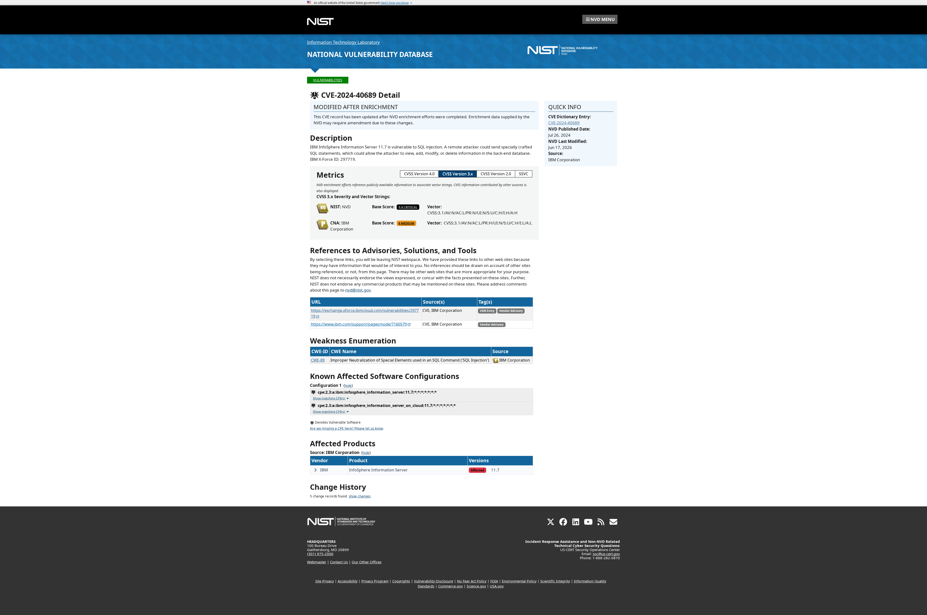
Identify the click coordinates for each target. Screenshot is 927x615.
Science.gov (476, 586)
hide (348, 386)
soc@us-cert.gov (606, 553)
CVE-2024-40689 (564, 123)
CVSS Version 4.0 (419, 173)
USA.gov (497, 586)
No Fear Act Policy (471, 581)
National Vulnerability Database (370, 54)
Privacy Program (374, 581)
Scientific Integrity (555, 581)
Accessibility (348, 581)
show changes (360, 496)
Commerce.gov (450, 586)
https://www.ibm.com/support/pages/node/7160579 (359, 324)
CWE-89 (318, 360)
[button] (600, 19)
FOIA (494, 581)
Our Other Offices (366, 561)
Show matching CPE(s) (329, 398)
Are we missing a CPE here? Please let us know (346, 428)
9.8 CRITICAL (408, 207)
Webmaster (316, 561)
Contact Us (339, 561)
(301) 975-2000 (320, 553)
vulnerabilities (327, 80)
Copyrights (401, 581)
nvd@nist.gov (358, 290)
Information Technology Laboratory (343, 42)
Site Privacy (324, 581)
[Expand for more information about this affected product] (315, 470)
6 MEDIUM (406, 223)
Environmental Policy (519, 581)
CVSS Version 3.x (457, 173)
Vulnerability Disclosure (433, 581)
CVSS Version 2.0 (496, 173)
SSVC (523, 173)
